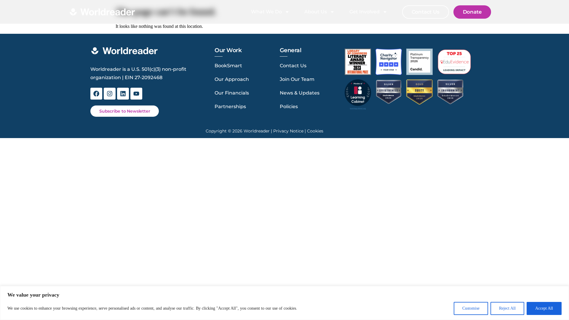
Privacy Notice (288, 131)
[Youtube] (136, 94)
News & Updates (299, 93)
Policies (289, 106)
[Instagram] (110, 94)
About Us (315, 12)
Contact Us (293, 65)
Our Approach (232, 79)
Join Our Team (297, 79)
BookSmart (228, 65)
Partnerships (230, 106)
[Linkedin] (123, 94)
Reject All (507, 308)
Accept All (544, 308)
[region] (284, 303)
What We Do (266, 12)
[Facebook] (96, 94)
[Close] (562, 291)
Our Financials (232, 93)
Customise (471, 308)
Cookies (315, 131)
